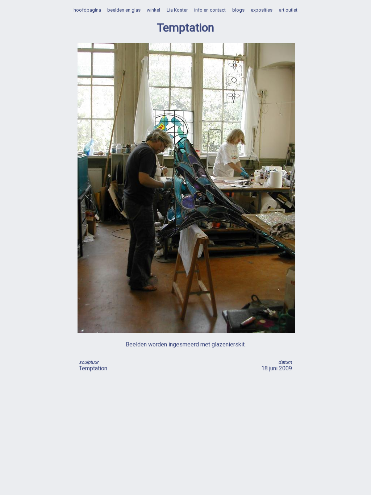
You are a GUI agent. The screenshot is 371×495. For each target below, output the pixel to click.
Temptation (93, 368)
